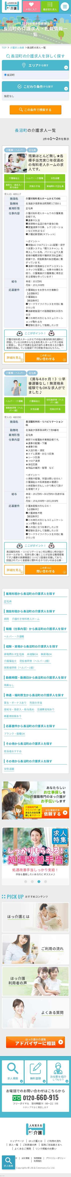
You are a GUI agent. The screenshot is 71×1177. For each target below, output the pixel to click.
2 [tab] (32, 881)
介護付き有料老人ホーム (26, 619)
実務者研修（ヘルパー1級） (20, 667)
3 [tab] (38, 881)
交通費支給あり (46, 709)
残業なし (9, 685)
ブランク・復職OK (14, 733)
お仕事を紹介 (58, 1078)
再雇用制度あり (13, 716)
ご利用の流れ (54, 1140)
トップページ (17, 1140)
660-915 (41, 1097)
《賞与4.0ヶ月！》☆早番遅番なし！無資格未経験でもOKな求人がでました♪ (46, 385)
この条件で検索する (37, 109)
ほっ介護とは (36, 1140)
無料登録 (35, 1078)
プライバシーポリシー (56, 1158)
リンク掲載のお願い (45, 1148)
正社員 (8, 601)
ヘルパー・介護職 (14, 636)
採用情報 (38, 1158)
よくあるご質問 (23, 1148)
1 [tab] (25, 881)
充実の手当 (36, 702)
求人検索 (8, 1165)
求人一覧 (13, 1144)
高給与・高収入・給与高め (19, 709)
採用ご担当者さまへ (51, 1144)
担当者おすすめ (13, 751)
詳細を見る (14, 357)
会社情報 (25, 1158)
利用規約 (38, 1160)
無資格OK (46, 654)
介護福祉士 (10, 661)
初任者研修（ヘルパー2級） (35, 661)
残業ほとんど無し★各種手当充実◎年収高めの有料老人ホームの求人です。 (46, 162)
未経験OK (32, 654)
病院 (6, 619)
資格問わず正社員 (14, 654)
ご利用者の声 (30, 1144)
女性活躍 (9, 769)
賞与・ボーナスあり (15, 702)
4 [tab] (45, 881)
